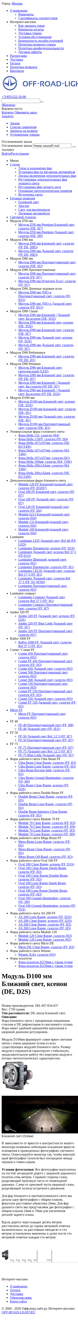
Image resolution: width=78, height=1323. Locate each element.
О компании (18, 10)
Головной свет (28, 202)
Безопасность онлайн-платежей (40, 40)
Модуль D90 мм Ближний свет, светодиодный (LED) (40, 369)
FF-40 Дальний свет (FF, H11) (39, 729)
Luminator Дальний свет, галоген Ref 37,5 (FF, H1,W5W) (44, 580)
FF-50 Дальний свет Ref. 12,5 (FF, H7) (45, 736)
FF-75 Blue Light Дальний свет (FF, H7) (46, 755)
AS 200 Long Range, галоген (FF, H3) (44, 928)
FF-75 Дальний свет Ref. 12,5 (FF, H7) (45, 751)
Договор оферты (30, 52)
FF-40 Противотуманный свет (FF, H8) (45, 725)
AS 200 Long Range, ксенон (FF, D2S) (45, 917)
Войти (6, 153)
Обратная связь (21, 1297)
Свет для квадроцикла (34, 209)
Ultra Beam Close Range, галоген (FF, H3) (47, 762)
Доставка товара (30, 33)
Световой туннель (23, 217)
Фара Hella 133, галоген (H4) (38, 435)
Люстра (23, 206)
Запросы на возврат (24, 131)
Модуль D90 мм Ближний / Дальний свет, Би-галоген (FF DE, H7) (44, 384)
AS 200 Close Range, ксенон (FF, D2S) (45, 920)
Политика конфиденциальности (41, 48)
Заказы (15, 123)
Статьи (15, 164)
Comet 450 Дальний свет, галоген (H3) (45, 668)
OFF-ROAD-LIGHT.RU (18, 1312)
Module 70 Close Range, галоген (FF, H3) (46, 823)
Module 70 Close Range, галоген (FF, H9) (46, 826)
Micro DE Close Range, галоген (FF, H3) (46, 947)
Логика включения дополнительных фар (47, 175)
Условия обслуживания (34, 37)
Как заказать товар (31, 25)
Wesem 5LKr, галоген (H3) (37, 954)
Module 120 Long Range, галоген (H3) (44, 939)
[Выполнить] (74, 146)
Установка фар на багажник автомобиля (46, 172)
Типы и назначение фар (35, 168)
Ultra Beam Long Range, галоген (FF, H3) (47, 766)
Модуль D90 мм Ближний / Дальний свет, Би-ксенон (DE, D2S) (44, 316)
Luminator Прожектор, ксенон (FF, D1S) (46, 548)
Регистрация (20, 153)
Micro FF (16, 710)
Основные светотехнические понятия (45, 191)
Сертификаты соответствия (37, 18)
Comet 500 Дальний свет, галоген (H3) (45, 680)
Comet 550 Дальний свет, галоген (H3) (45, 698)
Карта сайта (18, 1301)
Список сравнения (23, 127)
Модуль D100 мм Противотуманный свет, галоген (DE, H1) (44, 426)
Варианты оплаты (31, 29)
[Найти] (41, 101)
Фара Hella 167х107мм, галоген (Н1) (44, 458)
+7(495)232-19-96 (14, 96)
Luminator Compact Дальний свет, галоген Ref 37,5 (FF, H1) (42, 599)
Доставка (16, 59)
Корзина (8, 112)
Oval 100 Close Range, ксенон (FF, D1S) (46, 864)
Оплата (15, 63)
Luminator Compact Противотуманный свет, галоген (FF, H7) (45, 606)
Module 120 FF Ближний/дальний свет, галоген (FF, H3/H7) (45, 486)
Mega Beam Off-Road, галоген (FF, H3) (45, 857)
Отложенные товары (25, 134)
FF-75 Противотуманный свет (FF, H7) (45, 747)
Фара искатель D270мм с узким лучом (45, 962)
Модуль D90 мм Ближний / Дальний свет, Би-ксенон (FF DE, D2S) (44, 392)
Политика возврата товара (37, 44)
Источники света (30, 194)
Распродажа (18, 55)
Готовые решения (22, 198)
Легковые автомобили (34, 213)
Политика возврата (23, 67)
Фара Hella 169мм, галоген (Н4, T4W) (45, 461)
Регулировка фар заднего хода (39, 187)
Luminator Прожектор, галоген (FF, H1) (46, 567)
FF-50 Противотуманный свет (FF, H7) (45, 740)
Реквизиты (26, 14)
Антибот (8, 150)
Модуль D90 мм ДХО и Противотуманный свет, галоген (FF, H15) (44, 296)
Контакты (17, 71)
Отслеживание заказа (17, 145)
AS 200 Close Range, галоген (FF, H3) (44, 924)
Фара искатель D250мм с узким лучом (45, 966)
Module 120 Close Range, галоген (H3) (45, 936)
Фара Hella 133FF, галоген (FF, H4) (43, 439)
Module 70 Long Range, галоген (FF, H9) (46, 834)
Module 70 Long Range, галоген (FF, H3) (46, 830)
